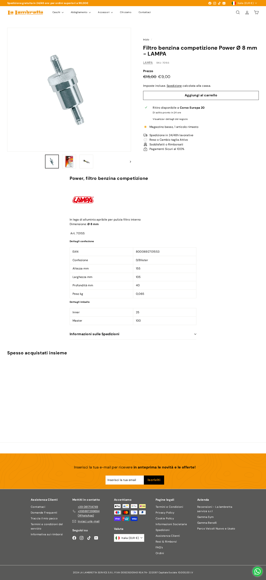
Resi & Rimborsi (166, 541)
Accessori (104, 12)
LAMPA (148, 62)
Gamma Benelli (207, 523)
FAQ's (159, 547)
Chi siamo (125, 12)
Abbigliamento (79, 12)
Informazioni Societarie (171, 524)
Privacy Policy (165, 512)
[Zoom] (69, 89)
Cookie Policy (165, 518)
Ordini (160, 553)
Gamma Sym (205, 517)
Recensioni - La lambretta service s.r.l (214, 509)
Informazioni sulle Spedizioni (94, 334)
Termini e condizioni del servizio (47, 526)
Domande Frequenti (44, 512)
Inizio (146, 39)
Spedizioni (163, 530)
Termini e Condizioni (169, 507)
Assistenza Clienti (168, 536)
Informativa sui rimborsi (47, 534)
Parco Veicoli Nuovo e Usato (216, 528)
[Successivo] (128, 161)
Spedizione (174, 86)
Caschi (56, 12)
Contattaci (145, 12)
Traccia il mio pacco (44, 518)
